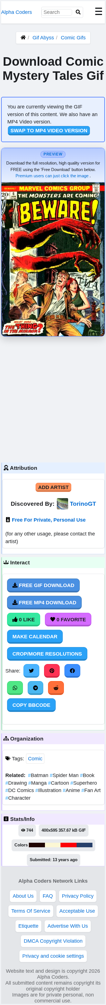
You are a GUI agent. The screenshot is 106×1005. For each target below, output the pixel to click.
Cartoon (59, 783)
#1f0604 (37, 845)
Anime (72, 790)
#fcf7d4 (52, 845)
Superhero (83, 783)
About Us (23, 896)
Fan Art (91, 790)
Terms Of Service (30, 911)
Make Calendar (34, 636)
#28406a (84, 845)
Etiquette (28, 926)
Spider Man (65, 775)
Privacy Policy (78, 896)
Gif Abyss (43, 37)
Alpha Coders (16, 12)
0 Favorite (70, 619)
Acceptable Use (77, 911)
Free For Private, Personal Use (49, 520)
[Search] (78, 12)
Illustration (49, 790)
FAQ (48, 896)
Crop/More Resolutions (47, 654)
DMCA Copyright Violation (53, 941)
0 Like (26, 619)
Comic (35, 758)
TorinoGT (83, 503)
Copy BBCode (31, 705)
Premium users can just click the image (53, 175)
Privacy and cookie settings (53, 956)
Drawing (16, 783)
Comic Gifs (73, 37)
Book (87, 775)
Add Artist (53, 487)
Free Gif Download (46, 585)
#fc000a (68, 845)
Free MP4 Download (47, 602)
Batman (39, 775)
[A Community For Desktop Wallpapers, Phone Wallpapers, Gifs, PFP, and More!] (23, 37)
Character (18, 798)
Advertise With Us (67, 926)
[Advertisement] (53, 398)
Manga (38, 783)
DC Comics (20, 790)
